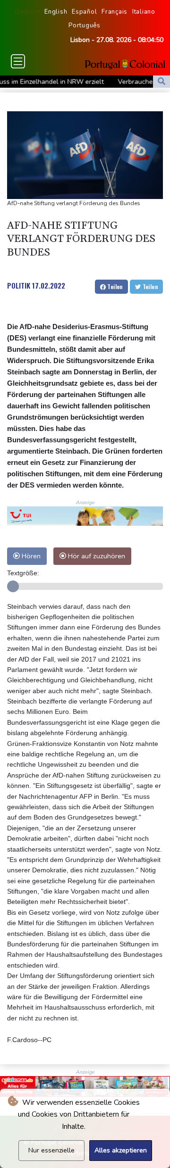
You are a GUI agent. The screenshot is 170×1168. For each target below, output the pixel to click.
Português (84, 25)
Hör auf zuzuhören (95, 556)
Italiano (143, 12)
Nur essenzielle (51, 1150)
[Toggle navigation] (18, 61)
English (55, 12)
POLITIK (18, 285)
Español (84, 12)
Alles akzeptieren (120, 1150)
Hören (30, 556)
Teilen (114, 286)
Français (115, 12)
